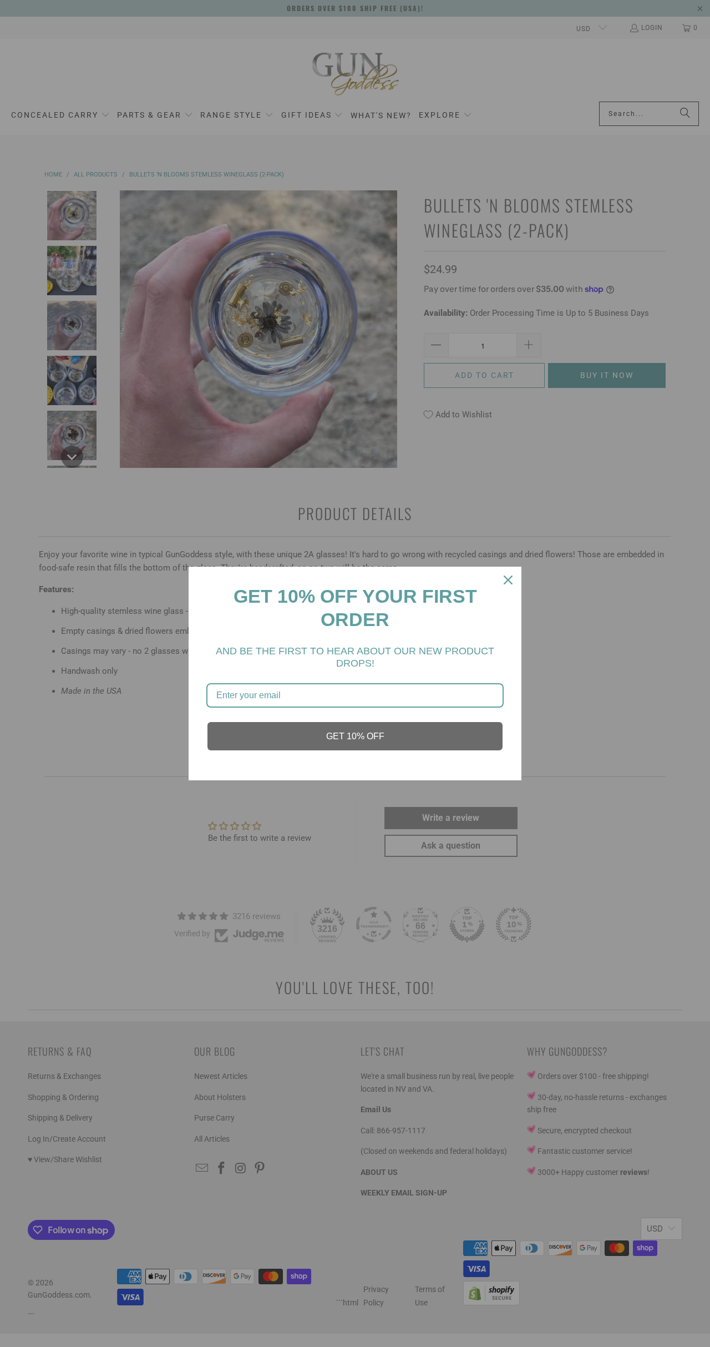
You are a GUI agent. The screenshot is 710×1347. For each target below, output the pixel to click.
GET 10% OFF (355, 736)
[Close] (508, 580)
